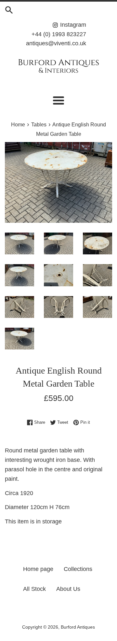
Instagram (72, 24)
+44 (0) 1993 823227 (59, 34)
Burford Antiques (78, 627)
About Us (68, 589)
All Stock (34, 589)
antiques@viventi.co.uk (56, 43)
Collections (78, 569)
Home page (38, 569)
